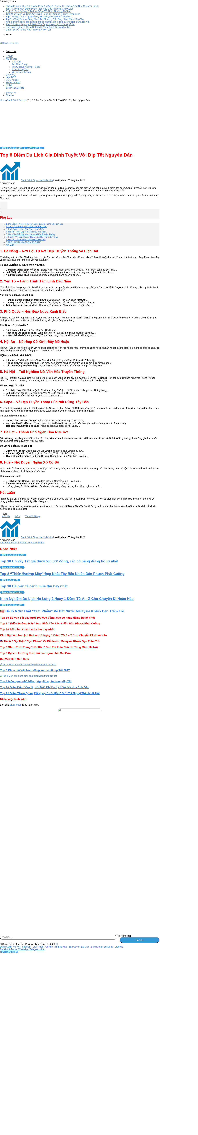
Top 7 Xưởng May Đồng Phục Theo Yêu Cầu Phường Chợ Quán (39, 9)
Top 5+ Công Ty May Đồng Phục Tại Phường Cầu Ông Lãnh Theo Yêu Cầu (45, 19)
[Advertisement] (79, 123)
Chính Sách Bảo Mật (56, 946)
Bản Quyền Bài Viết (79, 946)
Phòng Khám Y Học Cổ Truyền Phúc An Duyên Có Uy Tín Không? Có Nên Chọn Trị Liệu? (52, 6)
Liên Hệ (119, 946)
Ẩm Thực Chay (19, 64)
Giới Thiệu (37, 946)
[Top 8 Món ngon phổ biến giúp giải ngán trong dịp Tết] (28, 676)
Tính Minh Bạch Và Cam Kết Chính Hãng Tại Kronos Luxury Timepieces (43, 14)
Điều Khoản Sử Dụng (102, 946)
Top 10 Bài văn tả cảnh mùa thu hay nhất (34, 586)
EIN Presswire (15, 88)
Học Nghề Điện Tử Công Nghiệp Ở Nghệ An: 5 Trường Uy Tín (38, 27)
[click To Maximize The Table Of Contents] (3, 205)
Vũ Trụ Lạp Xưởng (21, 72)
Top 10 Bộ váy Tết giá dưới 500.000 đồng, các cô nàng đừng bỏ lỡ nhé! (59, 561)
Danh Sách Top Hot (10, 946)
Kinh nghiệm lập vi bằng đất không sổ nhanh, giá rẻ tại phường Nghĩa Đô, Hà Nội (47, 22)
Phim (9, 85)
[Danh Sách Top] (9, 43)
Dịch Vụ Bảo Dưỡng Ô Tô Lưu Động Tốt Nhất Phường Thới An (38, 11)
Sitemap (26, 946)
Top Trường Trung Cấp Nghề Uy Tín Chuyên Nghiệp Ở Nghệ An (39, 16)
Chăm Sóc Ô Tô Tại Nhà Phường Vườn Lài (28, 29)
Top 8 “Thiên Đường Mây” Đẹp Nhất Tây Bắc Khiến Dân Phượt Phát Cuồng (62, 574)
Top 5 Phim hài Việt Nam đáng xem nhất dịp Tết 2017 (35, 670)
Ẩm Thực (11, 59)
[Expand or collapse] (1, 211)
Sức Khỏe (12, 80)
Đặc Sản (16, 61)
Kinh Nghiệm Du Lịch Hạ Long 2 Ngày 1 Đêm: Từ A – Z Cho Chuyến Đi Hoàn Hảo (67, 599)
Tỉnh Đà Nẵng (32, 516)
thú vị (17, 516)
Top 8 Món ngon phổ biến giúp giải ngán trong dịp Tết (35, 681)
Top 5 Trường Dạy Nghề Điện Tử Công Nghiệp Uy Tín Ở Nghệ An (40, 24)
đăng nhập (15, 705)
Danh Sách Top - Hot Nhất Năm (37, 180)
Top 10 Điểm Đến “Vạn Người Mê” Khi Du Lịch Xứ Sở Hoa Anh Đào (44, 687)
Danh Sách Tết (34, 148)
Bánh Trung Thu (20, 69)
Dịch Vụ (11, 74)
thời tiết (6, 516)
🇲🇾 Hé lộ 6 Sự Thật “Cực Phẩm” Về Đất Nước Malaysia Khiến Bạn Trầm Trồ (62, 611)
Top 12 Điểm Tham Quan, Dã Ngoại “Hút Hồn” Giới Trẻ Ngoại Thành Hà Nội (50, 693)
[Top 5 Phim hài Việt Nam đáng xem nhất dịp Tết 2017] (28, 664)
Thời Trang (13, 82)
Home (9, 56)
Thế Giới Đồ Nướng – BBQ (26, 67)
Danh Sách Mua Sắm (13, 555)
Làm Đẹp (11, 77)
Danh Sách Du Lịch (17, 100)
